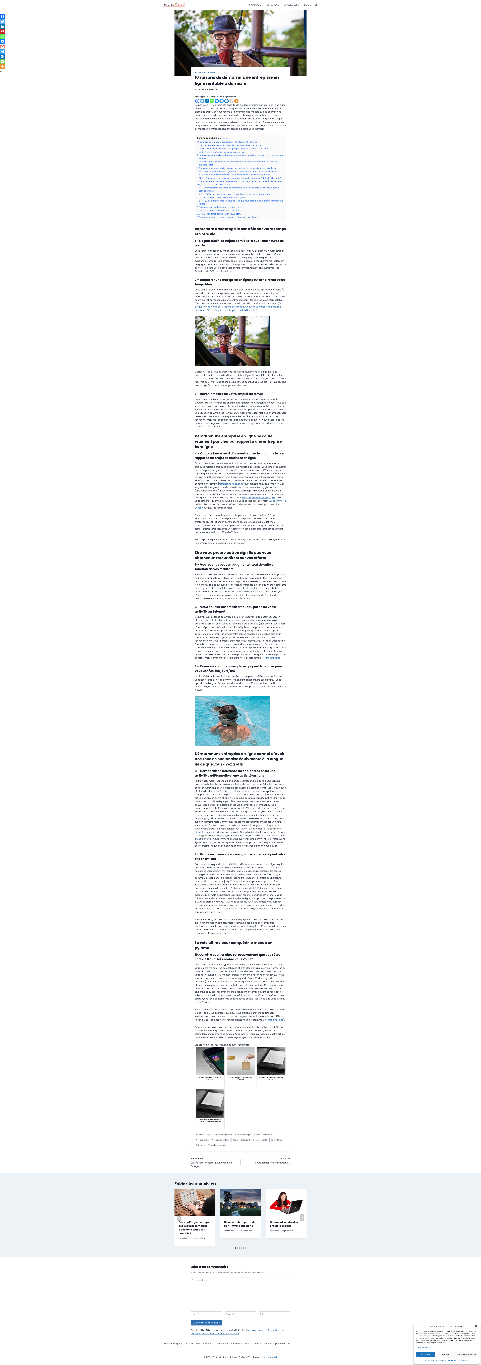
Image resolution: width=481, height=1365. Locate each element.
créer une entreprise (263, 1135)
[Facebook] (197, 101)
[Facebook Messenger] (217, 101)
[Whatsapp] (212, 101)
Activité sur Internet (205, 72)
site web (200, 1145)
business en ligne (243, 1135)
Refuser (445, 1354)
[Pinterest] (2, 31)
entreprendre (202, 1140)
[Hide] (1, 72)
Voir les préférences (466, 1354)
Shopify (199, 507)
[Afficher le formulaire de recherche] (316, 5)
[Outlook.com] (226, 101)
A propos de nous (282, 1343)
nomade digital (260, 1140)
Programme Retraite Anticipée (258, 497)
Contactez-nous (262, 1343)
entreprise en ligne (220, 1140)
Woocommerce (277, 500)
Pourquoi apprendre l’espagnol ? (272, 1160)
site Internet (277, 1140)
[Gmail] (231, 101)
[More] (236, 101)
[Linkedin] (207, 101)
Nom (195, 1314)
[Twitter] (202, 101)
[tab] (235, 1248)
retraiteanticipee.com (231, 483)
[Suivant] (302, 1217)
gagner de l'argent (241, 1140)
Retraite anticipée (270, 657)
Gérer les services (424, 1347)
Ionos (275, 487)
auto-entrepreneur (223, 1135)
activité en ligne (203, 1135)
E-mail (230, 1314)
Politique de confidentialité (435, 1360)
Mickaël (201, 89)
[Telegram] (221, 101)
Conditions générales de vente (233, 1343)
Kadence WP (271, 1357)
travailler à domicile (217, 1145)
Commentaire (200, 1280)
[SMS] (2, 61)
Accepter (425, 1354)
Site (262, 1314)
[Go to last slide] (179, 1217)
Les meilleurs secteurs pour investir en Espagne (211, 1162)
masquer (227, 138)
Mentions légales (173, 1343)
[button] (476, 1326)
